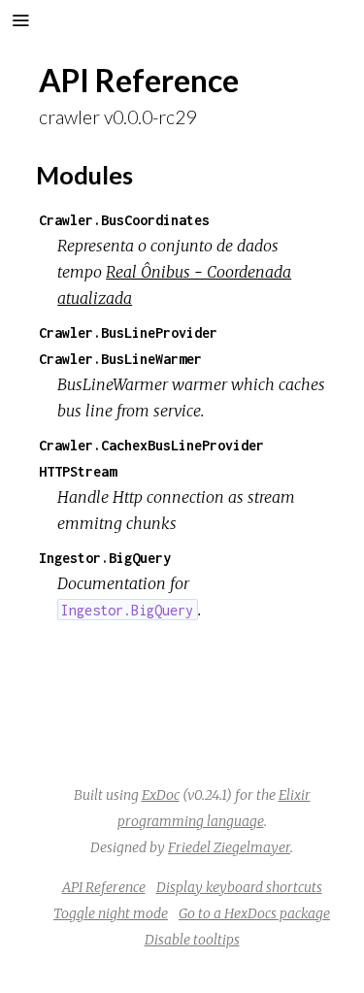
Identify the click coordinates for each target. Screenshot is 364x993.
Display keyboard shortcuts (239, 887)
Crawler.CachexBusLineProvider (151, 445)
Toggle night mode (110, 913)
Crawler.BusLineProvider (128, 332)
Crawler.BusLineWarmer (120, 358)
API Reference (104, 887)
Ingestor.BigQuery (105, 557)
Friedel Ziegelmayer (229, 847)
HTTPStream (77, 471)
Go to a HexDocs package (254, 913)
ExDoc (161, 795)
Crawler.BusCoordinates (124, 220)
